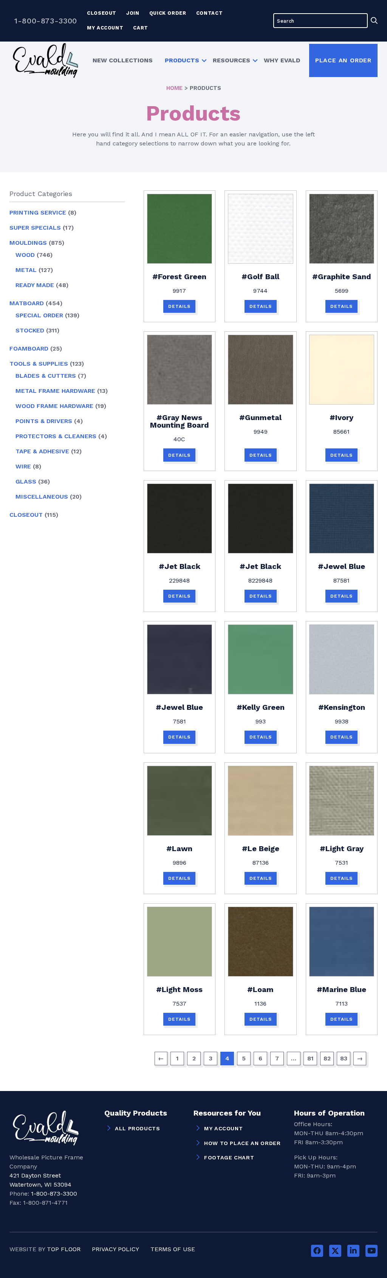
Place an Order (343, 60)
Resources (231, 60)
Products (182, 60)
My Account (105, 28)
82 (327, 1058)
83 (343, 1058)
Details (179, 306)
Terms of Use (172, 1249)
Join (132, 13)
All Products (137, 1128)
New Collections (123, 60)
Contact (209, 13)
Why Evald (282, 60)
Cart (140, 28)
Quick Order (167, 13)
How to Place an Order (242, 1143)
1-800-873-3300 (45, 20)
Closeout (101, 13)
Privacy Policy (115, 1249)
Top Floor (63, 1249)
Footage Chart (229, 1157)
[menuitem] (123, 60)
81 (310, 1058)
